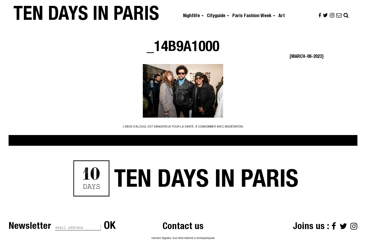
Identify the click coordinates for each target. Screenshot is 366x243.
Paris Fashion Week (252, 16)
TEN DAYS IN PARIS (86, 15)
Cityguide (216, 16)
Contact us (183, 227)
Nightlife (192, 16)
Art (281, 16)
